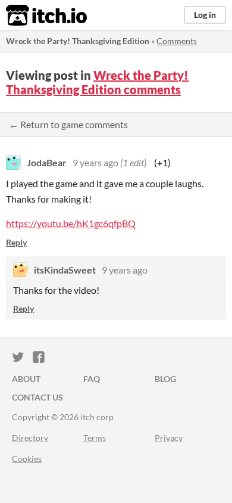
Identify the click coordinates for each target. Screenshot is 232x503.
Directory (30, 438)
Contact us (37, 397)
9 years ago (95, 162)
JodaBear (47, 162)
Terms (94, 438)
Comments (176, 41)
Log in (205, 15)
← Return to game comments (68, 124)
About (26, 379)
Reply (16, 242)
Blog (165, 379)
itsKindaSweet (65, 269)
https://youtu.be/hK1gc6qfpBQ (71, 223)
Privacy (169, 438)
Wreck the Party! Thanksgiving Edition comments (97, 82)
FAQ (91, 379)
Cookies (27, 459)
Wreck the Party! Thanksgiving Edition (77, 41)
